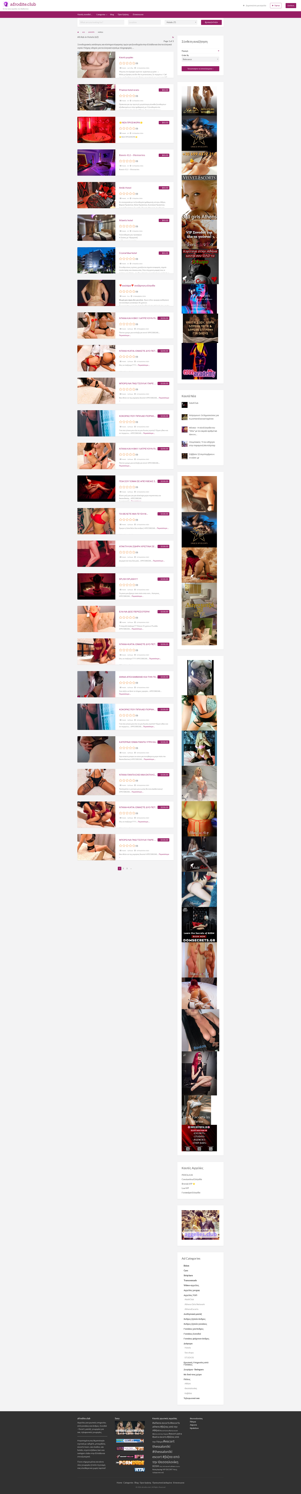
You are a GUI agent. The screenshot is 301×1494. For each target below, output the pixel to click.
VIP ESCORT (167, 1469)
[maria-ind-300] (199, 748)
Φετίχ (175, 1469)
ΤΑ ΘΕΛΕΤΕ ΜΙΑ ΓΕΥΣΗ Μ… (133, 513)
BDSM (155, 1466)
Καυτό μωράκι (126, 57)
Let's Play (130, 68)
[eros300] (199, 361)
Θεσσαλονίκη (191, 1388)
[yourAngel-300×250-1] (199, 298)
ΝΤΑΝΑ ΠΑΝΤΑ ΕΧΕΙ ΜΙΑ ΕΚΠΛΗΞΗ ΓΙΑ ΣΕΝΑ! (143, 774)
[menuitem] (254, 6)
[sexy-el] (199, 993)
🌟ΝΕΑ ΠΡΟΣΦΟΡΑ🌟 (131, 122)
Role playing (157, 1469)
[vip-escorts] (199, 133)
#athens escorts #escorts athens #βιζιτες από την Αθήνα (166, 1426)
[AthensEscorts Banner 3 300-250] (199, 234)
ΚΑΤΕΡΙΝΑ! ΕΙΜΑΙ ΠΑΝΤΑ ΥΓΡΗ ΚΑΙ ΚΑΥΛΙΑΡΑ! (143, 742)
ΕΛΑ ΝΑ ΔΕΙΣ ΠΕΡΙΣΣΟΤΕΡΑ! (134, 611)
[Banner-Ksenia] (199, 889)
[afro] (200, 677)
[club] (199, 854)
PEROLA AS (187, 1175)
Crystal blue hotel (128, 253)
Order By (185, 55)
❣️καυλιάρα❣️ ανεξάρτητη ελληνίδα (137, 285)
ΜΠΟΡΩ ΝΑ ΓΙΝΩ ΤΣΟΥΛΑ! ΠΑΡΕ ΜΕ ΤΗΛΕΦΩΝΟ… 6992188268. (152, 383)
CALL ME (162, 1466)
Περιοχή (185, 51)
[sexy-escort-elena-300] (199, 631)
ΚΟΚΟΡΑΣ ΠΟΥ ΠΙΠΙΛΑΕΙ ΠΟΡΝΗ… (137, 416)
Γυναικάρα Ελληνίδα (191, 1192)
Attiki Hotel (125, 187)
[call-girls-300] (199, 199)
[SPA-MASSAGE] (199, 600)
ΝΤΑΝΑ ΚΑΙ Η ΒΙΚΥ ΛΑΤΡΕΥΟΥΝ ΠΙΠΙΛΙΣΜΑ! (142, 318)
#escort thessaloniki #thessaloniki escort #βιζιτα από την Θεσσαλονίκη (166, 1451)
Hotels (124, 68)
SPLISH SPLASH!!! (128, 579)
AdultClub (189, 1299)
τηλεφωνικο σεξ (158, 1472)
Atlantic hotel (126, 220)
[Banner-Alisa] (199, 818)
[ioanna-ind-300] (199, 783)
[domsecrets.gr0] (199, 924)
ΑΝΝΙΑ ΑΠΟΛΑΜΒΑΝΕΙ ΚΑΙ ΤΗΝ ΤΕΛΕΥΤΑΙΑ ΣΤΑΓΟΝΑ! (148, 676)
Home (119, 1482)
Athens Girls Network (195, 1304)
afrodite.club (23, 4)
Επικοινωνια (138, 14)
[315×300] (200, 266)
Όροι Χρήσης (123, 14)
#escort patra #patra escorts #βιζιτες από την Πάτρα (167, 1437)
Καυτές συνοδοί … (85, 14)
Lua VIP (185, 1188)
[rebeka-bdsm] (199, 712)
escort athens (170, 1466)
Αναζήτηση (212, 22)
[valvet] (199, 165)
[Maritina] (199, 565)
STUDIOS (189, 1357)
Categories (100, 14)
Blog (112, 14)
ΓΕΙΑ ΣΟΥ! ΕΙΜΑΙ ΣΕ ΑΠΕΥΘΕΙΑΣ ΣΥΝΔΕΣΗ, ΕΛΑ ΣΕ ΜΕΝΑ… (150, 481)
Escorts (178, 1466)
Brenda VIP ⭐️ (188, 1183)
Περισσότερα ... (125, 335)
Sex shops (189, 1352)
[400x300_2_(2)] (199, 1137)
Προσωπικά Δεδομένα (162, 1482)
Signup (277, 5)
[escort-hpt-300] (199, 494)
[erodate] (200, 328)
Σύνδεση (290, 5)
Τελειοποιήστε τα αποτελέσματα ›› (200, 69)
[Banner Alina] (199, 959)
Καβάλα (188, 1393)
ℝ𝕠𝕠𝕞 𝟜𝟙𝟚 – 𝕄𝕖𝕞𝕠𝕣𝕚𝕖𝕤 (132, 155)
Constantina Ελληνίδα (192, 1179)
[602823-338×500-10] (200, 1030)
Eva (128, 296)
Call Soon (130, 329)
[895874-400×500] (199, 1073)
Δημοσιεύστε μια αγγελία (256, 5)
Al (128, 101)
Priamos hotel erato (129, 90)
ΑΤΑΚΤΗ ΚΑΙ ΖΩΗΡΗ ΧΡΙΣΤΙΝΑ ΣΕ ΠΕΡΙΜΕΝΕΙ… (144, 546)
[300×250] (199, 100)
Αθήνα (188, 1383)
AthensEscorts (191, 1309)
